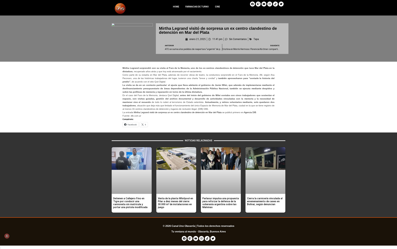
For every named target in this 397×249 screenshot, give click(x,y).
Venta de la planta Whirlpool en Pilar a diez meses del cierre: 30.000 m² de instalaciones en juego (175, 203)
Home (176, 6)
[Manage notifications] (6, 236)
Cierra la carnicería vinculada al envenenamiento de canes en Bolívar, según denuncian (265, 201)
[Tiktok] (275, 4)
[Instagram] (269, 4)
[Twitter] (281, 4)
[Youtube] (263, 4)
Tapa (256, 39)
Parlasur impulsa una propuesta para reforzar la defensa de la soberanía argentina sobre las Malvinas (220, 203)
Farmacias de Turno (197, 6)
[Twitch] (258, 4)
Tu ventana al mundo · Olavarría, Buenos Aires (198, 231)
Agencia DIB (250, 112)
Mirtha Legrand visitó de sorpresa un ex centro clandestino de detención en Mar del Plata (178, 112)
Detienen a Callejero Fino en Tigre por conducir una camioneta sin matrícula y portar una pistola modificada (130, 203)
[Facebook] (252, 4)
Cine (217, 6)
